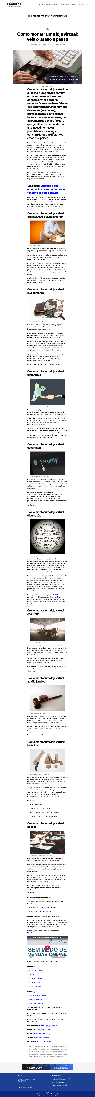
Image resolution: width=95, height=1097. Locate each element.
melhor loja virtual (37, 1056)
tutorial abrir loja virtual (35, 1058)
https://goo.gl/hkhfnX (41, 1037)
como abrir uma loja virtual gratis (37, 1049)
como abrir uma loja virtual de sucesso (56, 1048)
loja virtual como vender (54, 1054)
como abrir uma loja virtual (55, 1046)
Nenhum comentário (60, 44)
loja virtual (51, 1051)
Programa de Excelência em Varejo (59, 1084)
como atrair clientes (49, 572)
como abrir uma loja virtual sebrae (55, 1049)
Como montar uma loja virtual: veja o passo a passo (47, 36)
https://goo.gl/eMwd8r (43, 1029)
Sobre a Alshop (41, 4)
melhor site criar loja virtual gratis (51, 1056)
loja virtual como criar (48, 1053)
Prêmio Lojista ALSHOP (57, 1081)
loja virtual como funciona (41, 1054)
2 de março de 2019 (46, 44)
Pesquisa (48, 4)
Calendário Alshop (65, 4)
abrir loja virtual (33, 1046)
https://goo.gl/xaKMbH (49, 1026)
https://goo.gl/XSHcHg (42, 1034)
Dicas (47, 28)
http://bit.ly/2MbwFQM (43, 1041)
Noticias (73, 4)
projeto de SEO (52, 595)
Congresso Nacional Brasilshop (58, 1079)
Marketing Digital (47, 911)
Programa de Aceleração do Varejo (59, 1085)
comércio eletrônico (43, 1046)
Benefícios (54, 4)
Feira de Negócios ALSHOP (58, 1082)
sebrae (62, 1056)
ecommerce (45, 1051)
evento (35, 44)
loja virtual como (58, 1051)
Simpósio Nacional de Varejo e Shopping (61, 1078)
